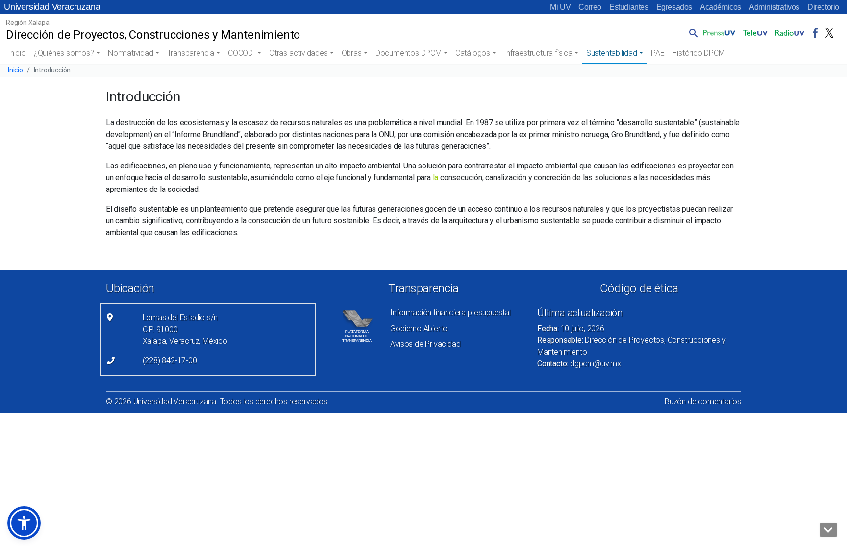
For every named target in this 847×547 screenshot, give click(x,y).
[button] (691, 33)
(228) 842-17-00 (170, 360)
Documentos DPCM (408, 53)
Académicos (720, 7)
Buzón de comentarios (703, 401)
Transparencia (190, 53)
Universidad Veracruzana (52, 7)
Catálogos (472, 53)
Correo (589, 7)
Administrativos (774, 7)
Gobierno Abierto (419, 328)
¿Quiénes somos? (64, 53)
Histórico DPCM (698, 53)
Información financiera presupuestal (450, 312)
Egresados (674, 7)
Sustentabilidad (611, 53)
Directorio (823, 7)
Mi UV (560, 7)
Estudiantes (628, 7)
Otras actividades (298, 53)
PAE (657, 53)
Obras (352, 53)
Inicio (17, 53)
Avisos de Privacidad (425, 344)
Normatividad (130, 53)
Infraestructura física (538, 53)
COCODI (241, 53)
